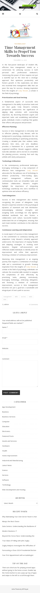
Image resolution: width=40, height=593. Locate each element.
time (5, 299)
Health (4, 451)
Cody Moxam (23, 91)
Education (5, 426)
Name (5, 327)
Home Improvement (9, 456)
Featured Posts (8, 436)
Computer (5, 421)
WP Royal (25, 589)
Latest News (7, 465)
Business (5, 412)
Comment (5, 359)
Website (5, 348)
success (23, 297)
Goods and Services (9, 441)
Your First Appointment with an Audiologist (17, 555)
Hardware (6, 446)
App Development (8, 407)
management (8, 297)
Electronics (6, 431)
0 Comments (33, 304)
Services (5, 475)
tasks (30, 297)
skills (16, 297)
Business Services (8, 417)
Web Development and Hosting (13, 490)
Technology (20, 44)
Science (5, 470)
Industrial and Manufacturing (12, 460)
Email (4, 338)
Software (5, 480)
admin (6, 304)
